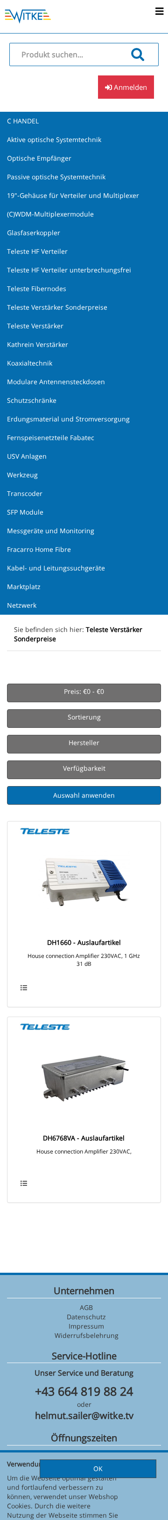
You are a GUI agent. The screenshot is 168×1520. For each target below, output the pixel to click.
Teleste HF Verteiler (37, 251)
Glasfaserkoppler (33, 232)
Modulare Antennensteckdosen (56, 381)
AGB (86, 1307)
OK (98, 1468)
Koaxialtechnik (29, 363)
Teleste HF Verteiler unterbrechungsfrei (69, 269)
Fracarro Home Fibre (39, 549)
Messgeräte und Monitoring (50, 530)
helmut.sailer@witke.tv (84, 1415)
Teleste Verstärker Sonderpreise (57, 307)
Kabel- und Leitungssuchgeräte (56, 567)
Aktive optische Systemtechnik (54, 139)
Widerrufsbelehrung (87, 1335)
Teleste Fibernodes (36, 288)
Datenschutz (86, 1316)
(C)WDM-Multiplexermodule (50, 214)
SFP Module (25, 512)
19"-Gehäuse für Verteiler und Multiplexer (73, 195)
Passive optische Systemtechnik (56, 176)
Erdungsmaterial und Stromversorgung (68, 418)
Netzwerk (21, 605)
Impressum (86, 1326)
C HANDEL (23, 120)
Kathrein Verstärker (37, 344)
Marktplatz (24, 586)
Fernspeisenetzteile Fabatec (50, 437)
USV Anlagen (27, 456)
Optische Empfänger (39, 158)
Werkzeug (22, 474)
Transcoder (24, 493)
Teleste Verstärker (35, 325)
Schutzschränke (31, 400)
